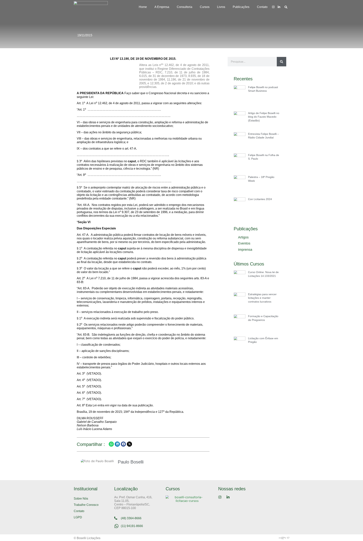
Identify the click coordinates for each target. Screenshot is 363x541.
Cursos (204, 7)
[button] (111, 444)
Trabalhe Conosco (86, 504)
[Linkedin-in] (279, 7)
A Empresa (161, 7)
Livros (221, 7)
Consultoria (184, 7)
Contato (262, 7)
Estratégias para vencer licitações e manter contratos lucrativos (262, 298)
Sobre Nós (81, 498)
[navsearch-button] (286, 7)
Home (143, 7)
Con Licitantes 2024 (260, 199)
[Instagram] (273, 7)
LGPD (78, 517)
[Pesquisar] (281, 61)
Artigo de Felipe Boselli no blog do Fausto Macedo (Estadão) (263, 117)
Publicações (241, 7)
